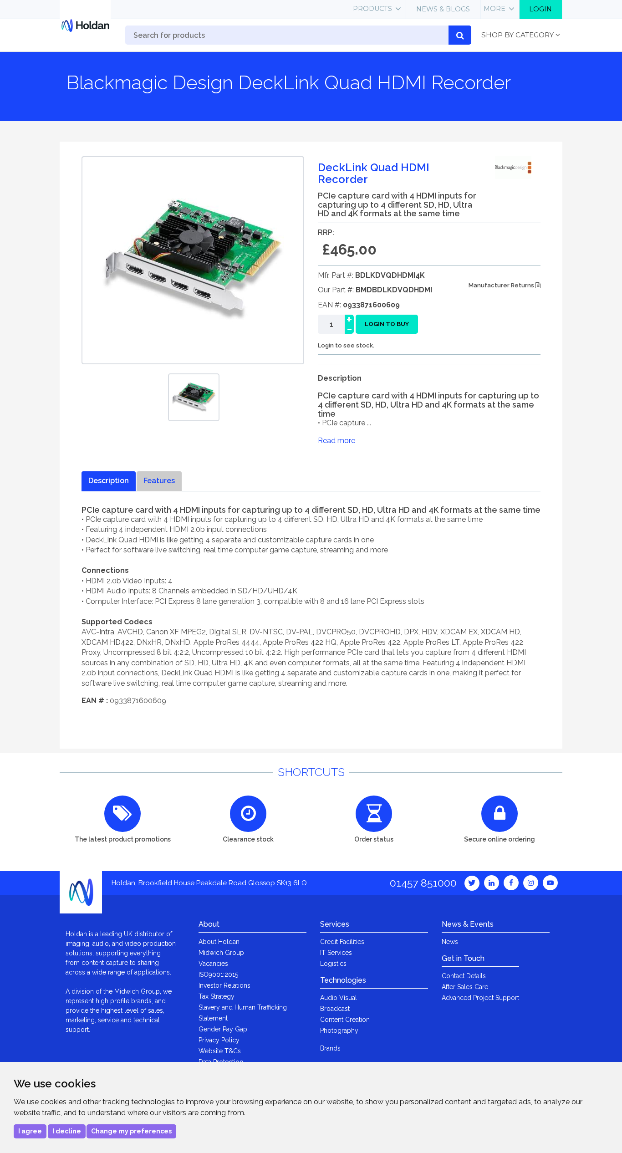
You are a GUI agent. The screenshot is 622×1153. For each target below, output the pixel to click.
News (450, 941)
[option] (193, 397)
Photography (339, 1030)
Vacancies (213, 963)
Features (159, 480)
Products (372, 9)
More (494, 9)
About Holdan (219, 941)
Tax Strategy (217, 996)
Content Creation (345, 1019)
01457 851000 (423, 883)
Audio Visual (338, 997)
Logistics (333, 963)
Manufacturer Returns (502, 285)
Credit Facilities (342, 941)
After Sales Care (465, 986)
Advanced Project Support (480, 997)
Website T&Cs (220, 1051)
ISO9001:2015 (218, 974)
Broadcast (335, 1008)
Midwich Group (221, 952)
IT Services (336, 952)
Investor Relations (224, 985)
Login (540, 9)
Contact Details (464, 976)
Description (108, 480)
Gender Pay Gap (223, 1029)
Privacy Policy (219, 1040)
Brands (330, 1048)
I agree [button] (30, 1131)
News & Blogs (443, 9)
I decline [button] (66, 1131)
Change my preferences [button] (131, 1131)
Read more (336, 440)
